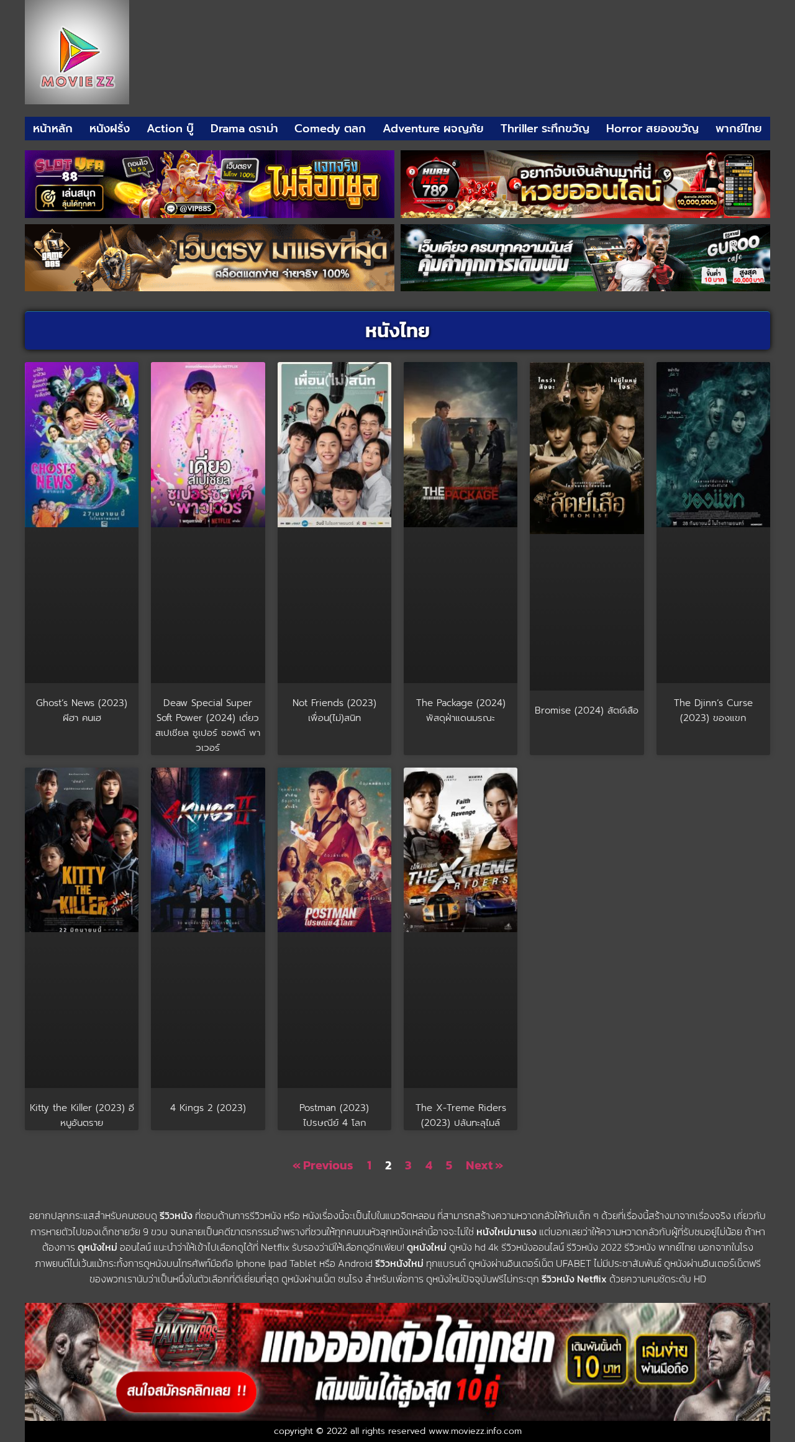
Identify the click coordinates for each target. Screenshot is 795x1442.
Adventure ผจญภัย (433, 128)
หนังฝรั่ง (109, 128)
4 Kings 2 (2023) (208, 1108)
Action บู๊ (170, 128)
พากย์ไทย (739, 128)
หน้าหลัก (53, 128)
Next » (484, 1165)
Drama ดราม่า (244, 128)
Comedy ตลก (330, 128)
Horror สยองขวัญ (652, 128)
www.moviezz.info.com (475, 1431)
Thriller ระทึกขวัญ (545, 128)
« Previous (323, 1165)
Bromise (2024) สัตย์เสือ (586, 710)
